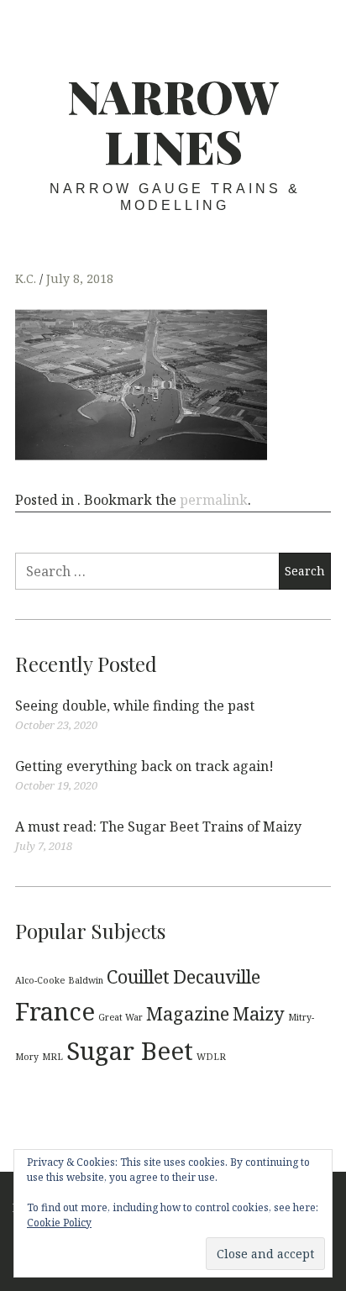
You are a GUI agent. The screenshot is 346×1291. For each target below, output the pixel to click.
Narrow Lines (173, 121)
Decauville (216, 976)
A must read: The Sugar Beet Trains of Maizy (158, 826)
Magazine (187, 1013)
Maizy (259, 1013)
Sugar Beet (129, 1051)
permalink (214, 500)
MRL (52, 1057)
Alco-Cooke (40, 980)
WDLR (211, 1057)
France (55, 1011)
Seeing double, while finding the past (134, 705)
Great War (120, 1017)
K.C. (27, 278)
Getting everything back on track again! (144, 766)
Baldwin (85, 980)
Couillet (138, 976)
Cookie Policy (59, 1222)
